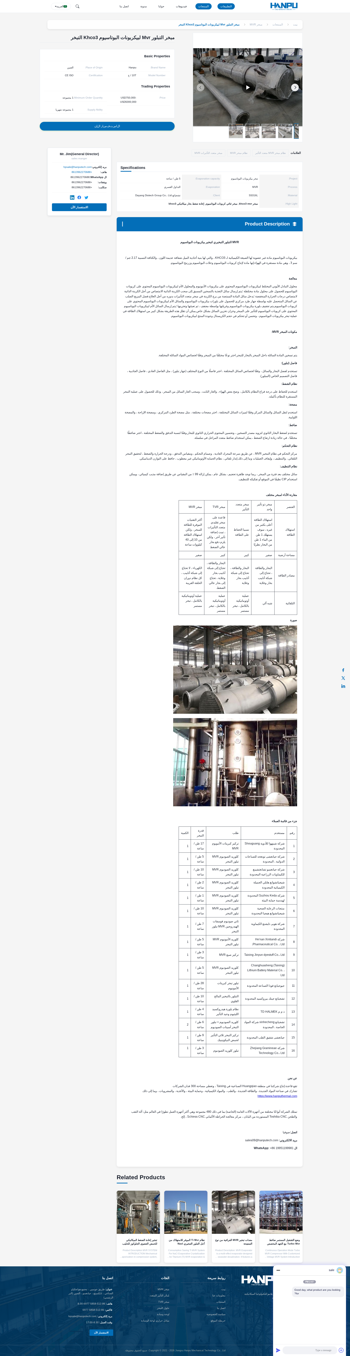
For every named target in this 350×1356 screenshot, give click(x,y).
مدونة (143, 6)
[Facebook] (79, 197)
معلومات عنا (218, 1295)
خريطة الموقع (218, 1320)
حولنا (161, 6)
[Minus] (278, 1270)
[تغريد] (345, 678)
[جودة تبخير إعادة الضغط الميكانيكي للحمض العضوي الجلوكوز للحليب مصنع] (138, 1212)
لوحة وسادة (163, 1314)
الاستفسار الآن (79, 207)
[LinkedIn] (72, 197)
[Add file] (341, 1350)
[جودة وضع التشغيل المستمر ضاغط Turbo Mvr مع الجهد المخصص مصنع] (281, 1212)
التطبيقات (226, 6)
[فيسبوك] (345, 670)
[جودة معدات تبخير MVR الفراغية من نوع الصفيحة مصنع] (233, 1212)
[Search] (77, 6)
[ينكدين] (345, 686)
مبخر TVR (163, 1301)
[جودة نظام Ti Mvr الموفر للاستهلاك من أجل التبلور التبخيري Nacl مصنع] (185, 1212)
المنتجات (203, 6)
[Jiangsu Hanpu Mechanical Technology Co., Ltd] (285, 6)
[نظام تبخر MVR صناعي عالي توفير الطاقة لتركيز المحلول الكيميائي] (247, 87)
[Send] (278, 1350)
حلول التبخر (163, 1308)
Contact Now (281, 1257)
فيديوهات (181, 6)
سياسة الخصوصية (216, 1314)
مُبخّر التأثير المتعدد (159, 1295)
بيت (223, 1289)
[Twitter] (86, 197)
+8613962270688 (82, 172)
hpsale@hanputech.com (77, 166)
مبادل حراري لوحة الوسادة (155, 1320)
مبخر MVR (163, 1289)
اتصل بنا (124, 6)
